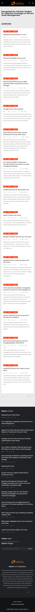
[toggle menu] (2, 3)
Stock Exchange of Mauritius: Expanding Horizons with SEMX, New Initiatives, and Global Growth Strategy (17, 458)
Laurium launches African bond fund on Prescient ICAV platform (16, 316)
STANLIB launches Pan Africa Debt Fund (16, 190)
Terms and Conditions (17, 604)
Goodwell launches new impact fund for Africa (16, 369)
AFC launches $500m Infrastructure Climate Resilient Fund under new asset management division (16, 164)
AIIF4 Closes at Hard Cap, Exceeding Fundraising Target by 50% (17, 514)
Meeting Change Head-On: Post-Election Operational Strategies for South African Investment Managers (14, 494)
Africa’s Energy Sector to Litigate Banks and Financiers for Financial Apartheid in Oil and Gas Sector (17, 504)
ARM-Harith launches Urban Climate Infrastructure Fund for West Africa (15, 134)
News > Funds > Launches (10, 31)
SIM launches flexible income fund (14, 58)
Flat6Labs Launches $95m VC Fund (14, 35)
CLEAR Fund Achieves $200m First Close (14, 530)
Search (30, 549)
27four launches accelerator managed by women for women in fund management (16, 289)
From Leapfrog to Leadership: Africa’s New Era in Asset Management (17, 423)
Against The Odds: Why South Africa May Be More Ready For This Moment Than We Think (17, 431)
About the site (18, 602)
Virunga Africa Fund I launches (13, 109)
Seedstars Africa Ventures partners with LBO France (16, 261)
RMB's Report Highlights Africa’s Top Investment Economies (16, 522)
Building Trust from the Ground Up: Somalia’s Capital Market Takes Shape (16, 440)
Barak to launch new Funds (12, 215)
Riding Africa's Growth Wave (10, 415)
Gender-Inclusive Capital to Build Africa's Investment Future (14, 474)
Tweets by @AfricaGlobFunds (10, 542)
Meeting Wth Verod (7, 466)
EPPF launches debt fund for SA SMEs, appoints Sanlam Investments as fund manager (15, 84)
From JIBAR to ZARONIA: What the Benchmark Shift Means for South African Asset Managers (16, 448)
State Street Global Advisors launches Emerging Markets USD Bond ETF (15, 342)
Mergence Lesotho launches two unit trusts (17, 237)
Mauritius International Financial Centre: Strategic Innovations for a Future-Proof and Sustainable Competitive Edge (15, 483)
